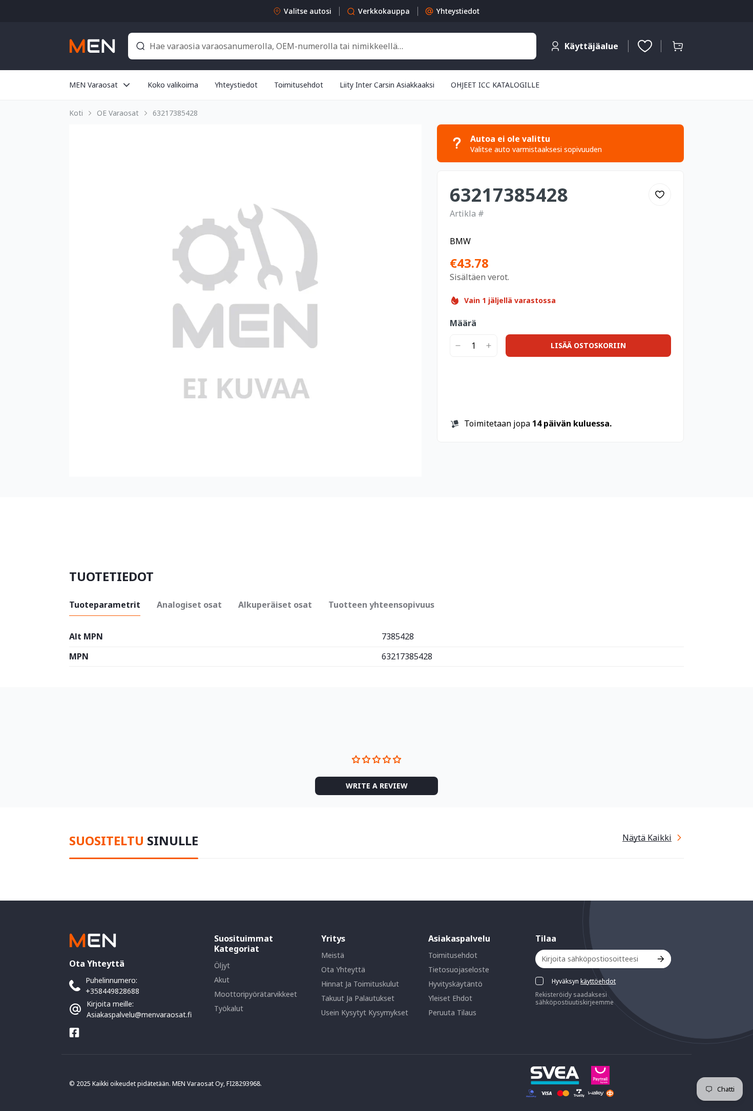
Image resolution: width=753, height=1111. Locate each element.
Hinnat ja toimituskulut (360, 983)
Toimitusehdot (452, 954)
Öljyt (222, 965)
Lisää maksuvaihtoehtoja (560, 403)
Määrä (463, 323)
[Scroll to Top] (733, 1055)
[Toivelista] (645, 46)
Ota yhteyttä (343, 969)
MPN (79, 656)
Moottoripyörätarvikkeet (255, 993)
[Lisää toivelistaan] (660, 194)
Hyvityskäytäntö (455, 983)
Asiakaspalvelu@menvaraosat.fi (139, 1014)
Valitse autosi (307, 11)
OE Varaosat (118, 113)
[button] (678, 46)
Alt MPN (86, 637)
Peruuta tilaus (452, 1012)
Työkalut (228, 1008)
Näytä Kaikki (647, 837)
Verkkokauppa (384, 11)
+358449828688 (112, 990)
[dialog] (36, 1103)
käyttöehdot (598, 980)
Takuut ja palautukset (357, 997)
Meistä (332, 954)
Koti (76, 113)
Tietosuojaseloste (458, 969)
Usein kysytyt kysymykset (364, 1012)
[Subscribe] (660, 958)
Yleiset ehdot (450, 997)
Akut (221, 979)
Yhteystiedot (457, 11)
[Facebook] (74, 1032)
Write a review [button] (463, 768)
